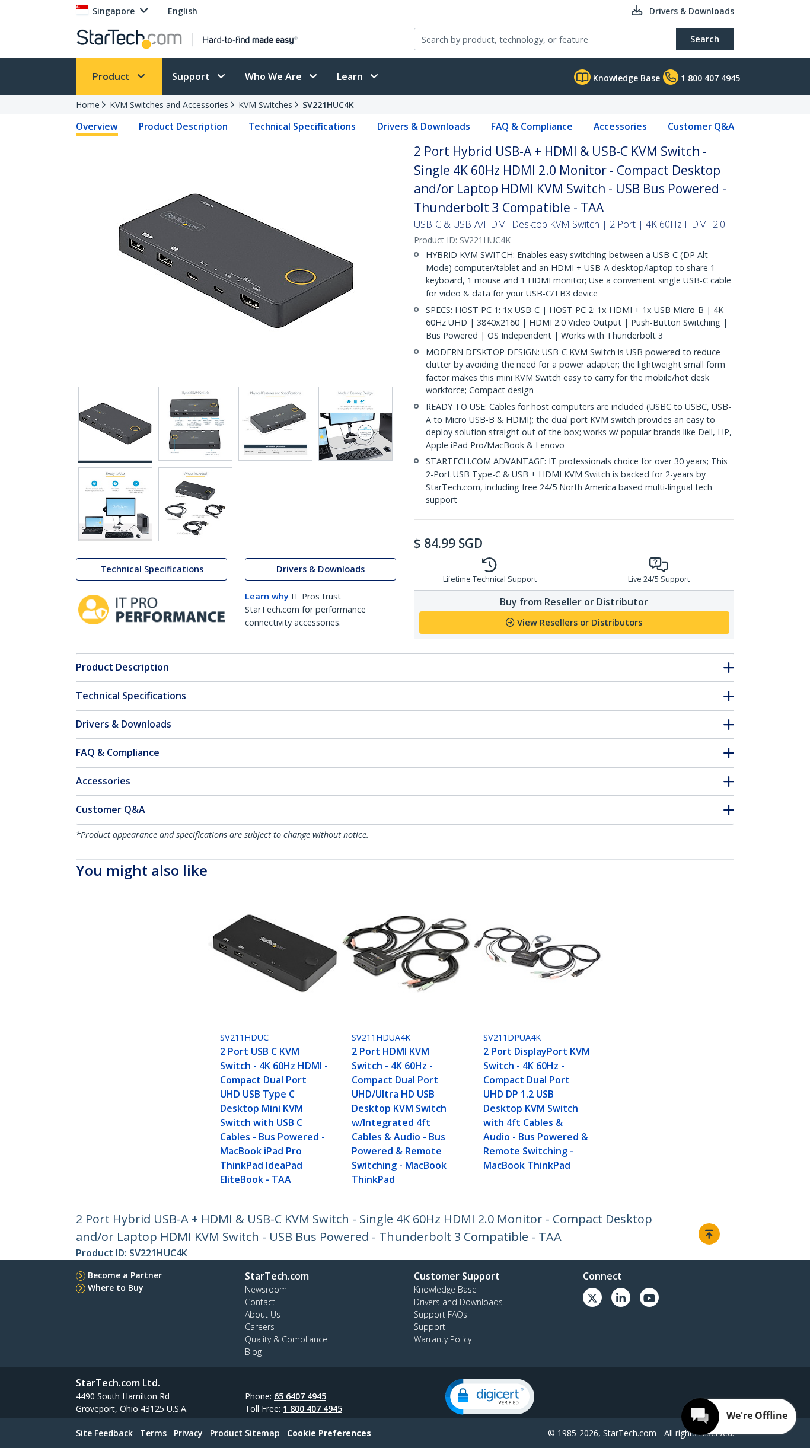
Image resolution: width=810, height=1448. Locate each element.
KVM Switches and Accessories (169, 104)
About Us (262, 1314)
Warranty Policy (442, 1339)
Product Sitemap (245, 1433)
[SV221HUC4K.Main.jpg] (115, 425)
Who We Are (274, 76)
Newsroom (266, 1289)
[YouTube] (649, 1297)
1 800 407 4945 (312, 1408)
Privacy (188, 1433)
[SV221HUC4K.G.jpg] (195, 424)
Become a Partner (125, 1275)
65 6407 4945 (300, 1396)
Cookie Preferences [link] (329, 1433)
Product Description (183, 126)
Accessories (620, 126)
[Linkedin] (620, 1297)
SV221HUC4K (328, 104)
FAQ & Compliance (532, 126)
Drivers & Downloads (423, 126)
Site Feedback (104, 1433)
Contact (260, 1301)
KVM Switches (265, 104)
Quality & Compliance (286, 1339)
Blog (253, 1351)
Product (112, 76)
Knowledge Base (625, 78)
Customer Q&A (701, 126)
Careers (260, 1326)
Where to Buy (115, 1287)
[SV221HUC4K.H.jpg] (275, 424)
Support (192, 76)
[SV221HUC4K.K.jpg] (195, 504)
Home (88, 104)
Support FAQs (440, 1314)
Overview (97, 126)
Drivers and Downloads (458, 1301)
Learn (351, 76)
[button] (489, 1397)
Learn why (267, 596)
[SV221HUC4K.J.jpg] (115, 504)
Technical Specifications (302, 126)
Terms (153, 1433)
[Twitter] (592, 1297)
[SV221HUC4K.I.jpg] (355, 424)
